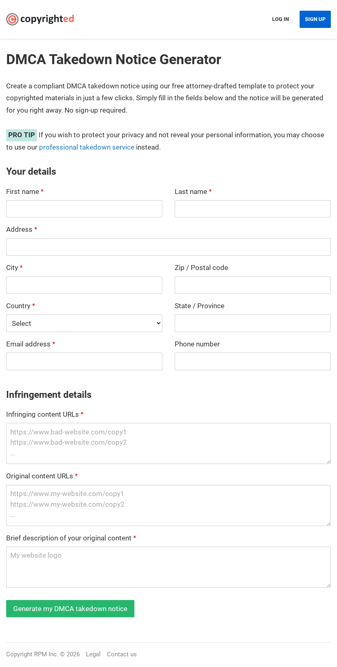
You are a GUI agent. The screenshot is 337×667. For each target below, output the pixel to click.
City (14, 267)
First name (25, 191)
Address (21, 229)
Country (20, 306)
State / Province (199, 306)
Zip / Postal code (201, 267)
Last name (193, 191)
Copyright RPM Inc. (32, 654)
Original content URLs (42, 476)
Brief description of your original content (71, 538)
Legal (93, 654)
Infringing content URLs (44, 414)
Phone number (197, 344)
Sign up (315, 19)
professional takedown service (86, 147)
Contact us (122, 654)
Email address (30, 344)
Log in (280, 19)
